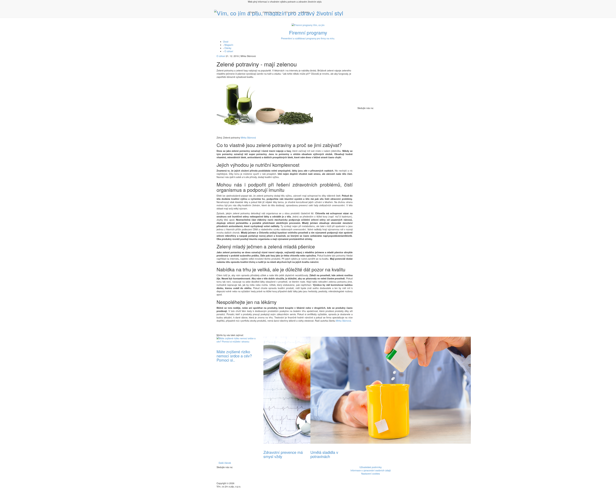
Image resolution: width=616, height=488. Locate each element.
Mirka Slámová (248, 137)
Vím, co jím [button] (290, 12)
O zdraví (228, 51)
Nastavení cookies (370, 473)
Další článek (225, 462)
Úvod (225, 41)
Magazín (253, 12)
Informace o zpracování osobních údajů (371, 470)
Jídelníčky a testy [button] (271, 12)
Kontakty (305, 12)
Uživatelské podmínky (370, 467)
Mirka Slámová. (344, 320)
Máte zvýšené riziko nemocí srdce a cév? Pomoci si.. (234, 356)
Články (227, 48)
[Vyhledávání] (314, 15)
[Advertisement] (378, 158)
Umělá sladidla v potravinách (324, 454)
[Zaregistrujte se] (314, 10)
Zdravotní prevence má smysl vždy (283, 454)
